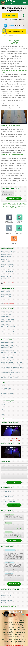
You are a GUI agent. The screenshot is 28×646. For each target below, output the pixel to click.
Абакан (3, 404)
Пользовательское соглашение (14, 645)
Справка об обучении (6, 321)
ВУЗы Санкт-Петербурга (7, 388)
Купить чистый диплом (7, 499)
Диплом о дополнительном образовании (11, 362)
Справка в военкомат (6, 329)
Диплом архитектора (6, 600)
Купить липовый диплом (7, 496)
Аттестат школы (5, 316)
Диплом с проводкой (6, 274)
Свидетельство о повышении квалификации (12, 365)
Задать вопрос (14, 540)
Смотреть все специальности (8, 606)
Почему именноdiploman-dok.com (14, 439)
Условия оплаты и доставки (19, 232)
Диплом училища (5, 291)
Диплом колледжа (6, 296)
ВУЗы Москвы (4, 386)
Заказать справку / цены (7, 334)
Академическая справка (7, 319)
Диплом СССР (4, 279)
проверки (12, 20)
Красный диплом (5, 261)
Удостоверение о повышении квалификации (12, 367)
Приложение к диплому (7, 355)
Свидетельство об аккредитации (9, 377)
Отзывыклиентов (8, 232)
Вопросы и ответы (19, 222)
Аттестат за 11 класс (6, 312)
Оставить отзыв (14, 584)
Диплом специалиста (6, 254)
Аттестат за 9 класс (6, 314)
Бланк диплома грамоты (7, 357)
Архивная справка (5, 324)
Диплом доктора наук (6, 269)
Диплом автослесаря (6, 595)
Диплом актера (5, 598)
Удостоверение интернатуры (8, 370)
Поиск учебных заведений (15, 31)
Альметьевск (4, 412)
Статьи (2, 391)
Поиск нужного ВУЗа (9, 283)
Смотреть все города (6, 418)
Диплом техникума (6, 294)
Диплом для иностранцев (7, 264)
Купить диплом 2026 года (7, 491)
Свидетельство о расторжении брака (10, 352)
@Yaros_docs (14, 207)
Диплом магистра (5, 259)
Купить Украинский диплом (8, 375)
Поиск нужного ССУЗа (9, 303)
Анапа (2, 414)
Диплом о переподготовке (8, 360)
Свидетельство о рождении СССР (9, 345)
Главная (3, 35)
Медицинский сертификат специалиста (11, 372)
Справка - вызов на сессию (8, 326)
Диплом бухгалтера (6, 603)
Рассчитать (23, 15)
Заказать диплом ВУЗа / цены (8, 271)
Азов (2, 409)
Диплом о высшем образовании (9, 252)
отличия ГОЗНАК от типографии (9, 222)
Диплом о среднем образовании (9, 299)
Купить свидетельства (6, 494)
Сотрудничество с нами (7, 393)
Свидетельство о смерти (7, 347)
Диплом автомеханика (7, 593)
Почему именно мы (6, 396)
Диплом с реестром (6, 276)
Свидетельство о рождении (8, 342)
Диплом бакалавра (6, 256)
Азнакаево (3, 407)
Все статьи (14, 505)
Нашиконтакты (14, 243)
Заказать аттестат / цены (7, 331)
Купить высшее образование (8, 501)
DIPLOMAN (15, 612)
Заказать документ (10, 15)
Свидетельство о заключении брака (10, 350)
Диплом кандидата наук (7, 266)
